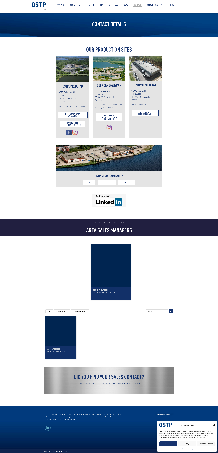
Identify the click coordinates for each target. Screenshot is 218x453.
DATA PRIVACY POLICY (164, 414)
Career (91, 5)
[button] (213, 425)
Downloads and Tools (154, 5)
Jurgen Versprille (100, 290)
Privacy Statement (191, 449)
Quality (127, 5)
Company (60, 5)
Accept (168, 444)
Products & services (109, 5)
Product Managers (79, 311)
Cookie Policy (180, 449)
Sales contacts (61, 311)
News (172, 5)
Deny (187, 444)
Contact (137, 5)
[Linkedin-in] (48, 428)
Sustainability (76, 5)
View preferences (205, 444)
